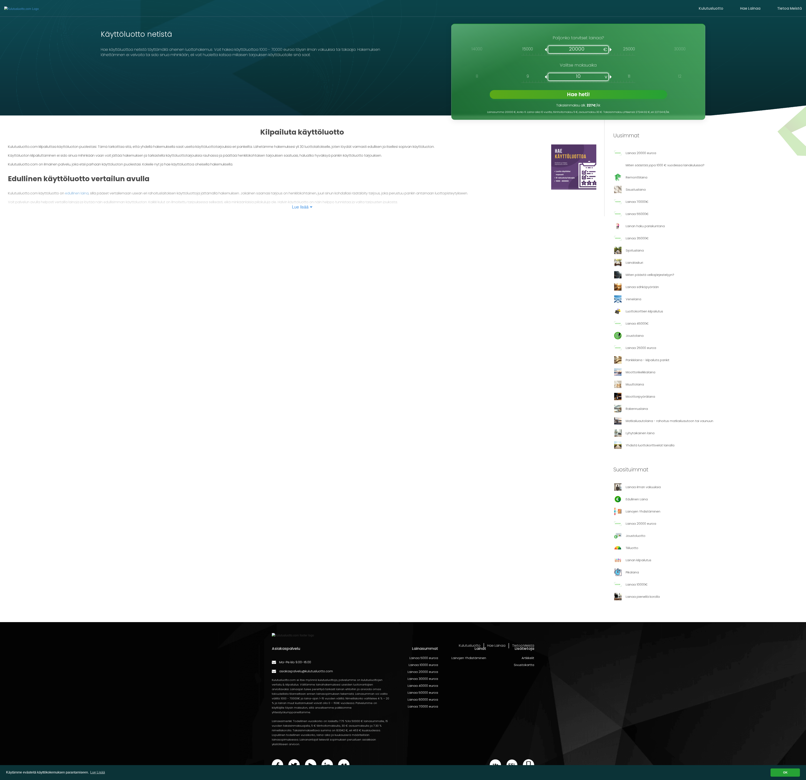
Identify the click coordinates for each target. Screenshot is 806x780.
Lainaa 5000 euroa (424, 658)
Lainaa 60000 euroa (423, 699)
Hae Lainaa (750, 8)
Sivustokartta (524, 665)
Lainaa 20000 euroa (423, 672)
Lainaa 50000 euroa (423, 692)
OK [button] (785, 772)
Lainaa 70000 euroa (423, 706)
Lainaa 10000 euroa (423, 665)
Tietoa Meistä (789, 8)
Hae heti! (578, 94)
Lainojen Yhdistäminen (468, 658)
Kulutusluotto (711, 8)
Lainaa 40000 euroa (423, 685)
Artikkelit (528, 658)
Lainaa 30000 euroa (423, 678)
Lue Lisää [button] (97, 772)
